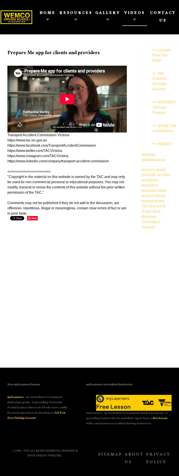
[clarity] (13, 17)
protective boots (154, 190)
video (166, 175)
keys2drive (150, 185)
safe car (155, 175)
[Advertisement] (157, 295)
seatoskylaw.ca (153, 160)
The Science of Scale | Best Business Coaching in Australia (153, 216)
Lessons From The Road (161, 55)
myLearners (15, 397)
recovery (149, 169)
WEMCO (164, 144)
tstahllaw (148, 154)
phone (159, 201)
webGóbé (54, 456)
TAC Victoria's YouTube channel (159, 81)
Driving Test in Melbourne (164, 128)
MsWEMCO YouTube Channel (164, 107)
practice (148, 196)
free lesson (160, 419)
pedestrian (150, 180)
